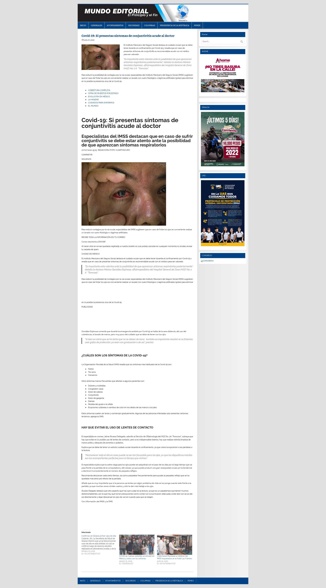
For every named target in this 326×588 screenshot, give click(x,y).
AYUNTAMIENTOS (115, 25)
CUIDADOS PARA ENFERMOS (101, 102)
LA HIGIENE (93, 99)
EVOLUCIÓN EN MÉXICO (99, 96)
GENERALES (96, 25)
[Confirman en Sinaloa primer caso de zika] (100, 545)
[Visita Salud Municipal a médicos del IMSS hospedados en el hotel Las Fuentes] (174, 545)
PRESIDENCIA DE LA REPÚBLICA (174, 25)
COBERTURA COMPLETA (99, 90)
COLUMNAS (149, 25)
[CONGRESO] (207, 261)
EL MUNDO (93, 106)
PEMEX (197, 25)
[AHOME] (222, 74)
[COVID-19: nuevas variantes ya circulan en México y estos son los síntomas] (136, 545)
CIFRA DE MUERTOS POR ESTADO (103, 93)
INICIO (83, 25)
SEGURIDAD (133, 25)
